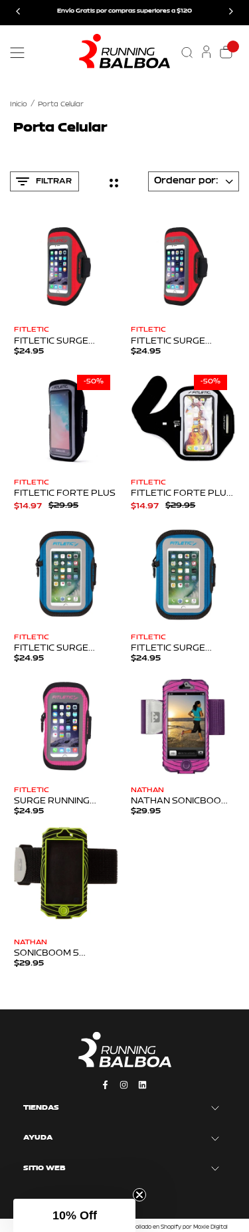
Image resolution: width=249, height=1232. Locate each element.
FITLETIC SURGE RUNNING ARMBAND (60, 341)
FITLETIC (31, 330)
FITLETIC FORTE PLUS (65, 493)
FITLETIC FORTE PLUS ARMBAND (181, 493)
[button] (74, 1215)
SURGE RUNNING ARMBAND (52, 801)
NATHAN (147, 790)
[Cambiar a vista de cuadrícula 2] (114, 182)
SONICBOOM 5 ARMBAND (46, 953)
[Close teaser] (139, 1194)
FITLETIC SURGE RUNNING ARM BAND (177, 648)
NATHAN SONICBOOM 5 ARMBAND (180, 801)
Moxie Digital (210, 1227)
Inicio (18, 104)
